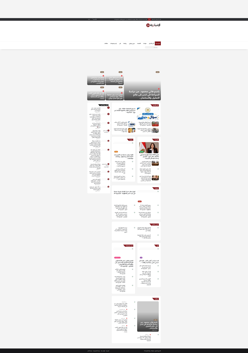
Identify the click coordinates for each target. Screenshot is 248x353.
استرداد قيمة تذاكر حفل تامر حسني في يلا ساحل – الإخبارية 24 (145, 267)
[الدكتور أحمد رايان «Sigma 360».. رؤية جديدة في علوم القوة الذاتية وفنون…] (115, 92)
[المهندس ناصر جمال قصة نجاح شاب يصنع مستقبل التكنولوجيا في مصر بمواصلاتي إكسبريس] (104, 173)
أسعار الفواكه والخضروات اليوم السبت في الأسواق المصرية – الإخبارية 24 (133, 19)
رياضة (124, 43)
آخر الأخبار (151, 43)
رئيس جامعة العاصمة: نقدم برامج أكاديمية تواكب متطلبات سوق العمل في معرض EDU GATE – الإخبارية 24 (119, 279)
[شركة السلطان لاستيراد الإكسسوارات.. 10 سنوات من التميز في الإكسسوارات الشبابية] (158, 334)
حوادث (144, 43)
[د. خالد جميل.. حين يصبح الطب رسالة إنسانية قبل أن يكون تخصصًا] (104, 188)
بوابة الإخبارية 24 (147, 350)
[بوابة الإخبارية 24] (153, 25)
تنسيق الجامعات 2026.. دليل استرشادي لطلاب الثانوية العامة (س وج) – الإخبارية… (124, 110)
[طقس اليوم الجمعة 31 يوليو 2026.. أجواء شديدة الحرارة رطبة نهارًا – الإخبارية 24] (131, 130)
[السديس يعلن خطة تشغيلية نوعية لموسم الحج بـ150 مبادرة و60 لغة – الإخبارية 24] (158, 235)
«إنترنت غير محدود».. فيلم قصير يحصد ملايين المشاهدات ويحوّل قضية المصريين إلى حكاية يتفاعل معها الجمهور (94, 117)
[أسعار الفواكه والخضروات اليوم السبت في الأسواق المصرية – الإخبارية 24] (155, 124)
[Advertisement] (124, 9)
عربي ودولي (132, 43)
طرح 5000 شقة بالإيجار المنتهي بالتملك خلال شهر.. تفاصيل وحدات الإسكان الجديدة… (149, 156)
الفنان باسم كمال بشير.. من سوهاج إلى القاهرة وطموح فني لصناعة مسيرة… (120, 305)
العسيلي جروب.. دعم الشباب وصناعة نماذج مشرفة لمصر (95, 109)
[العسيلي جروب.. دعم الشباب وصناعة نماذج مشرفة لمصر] (104, 109)
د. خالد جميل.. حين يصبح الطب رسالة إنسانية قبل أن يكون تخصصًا (95, 188)
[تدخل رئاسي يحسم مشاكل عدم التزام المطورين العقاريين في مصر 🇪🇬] (104, 124)
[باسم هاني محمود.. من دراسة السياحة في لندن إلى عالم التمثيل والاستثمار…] (142, 85)
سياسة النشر (90, 350)
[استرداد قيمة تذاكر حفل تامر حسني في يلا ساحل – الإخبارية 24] (158, 265)
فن (120, 43)
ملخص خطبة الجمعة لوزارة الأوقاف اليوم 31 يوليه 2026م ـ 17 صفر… (144, 130)
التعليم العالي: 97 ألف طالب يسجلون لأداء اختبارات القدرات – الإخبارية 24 (120, 124)
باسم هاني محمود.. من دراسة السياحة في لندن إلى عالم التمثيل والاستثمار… (144, 94)
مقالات (106, 43)
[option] (124, 85)
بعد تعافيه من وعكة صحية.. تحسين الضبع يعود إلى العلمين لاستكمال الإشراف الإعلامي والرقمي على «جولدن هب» (94, 143)
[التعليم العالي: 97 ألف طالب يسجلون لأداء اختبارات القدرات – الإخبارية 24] (131, 124)
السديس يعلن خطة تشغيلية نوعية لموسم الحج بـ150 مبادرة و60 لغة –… (144, 236)
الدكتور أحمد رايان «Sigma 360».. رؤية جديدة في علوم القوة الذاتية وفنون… (114, 96)
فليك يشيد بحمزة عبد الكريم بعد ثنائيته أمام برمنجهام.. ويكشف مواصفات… (123, 156)
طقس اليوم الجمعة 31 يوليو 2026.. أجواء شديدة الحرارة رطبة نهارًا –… (120, 130)
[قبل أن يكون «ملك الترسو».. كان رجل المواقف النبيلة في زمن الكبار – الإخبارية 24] (158, 271)
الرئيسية (158, 43)
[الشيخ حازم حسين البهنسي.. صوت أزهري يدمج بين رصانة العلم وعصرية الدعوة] (104, 181)
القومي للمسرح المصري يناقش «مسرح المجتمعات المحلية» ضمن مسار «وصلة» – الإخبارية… (145, 281)
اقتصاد (139, 43)
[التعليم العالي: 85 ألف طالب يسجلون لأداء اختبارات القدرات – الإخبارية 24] (132, 269)
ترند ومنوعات (113, 43)
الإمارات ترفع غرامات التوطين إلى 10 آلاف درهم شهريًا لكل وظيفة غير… (144, 229)
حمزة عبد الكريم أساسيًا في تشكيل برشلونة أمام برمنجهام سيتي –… (119, 178)
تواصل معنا (103, 350)
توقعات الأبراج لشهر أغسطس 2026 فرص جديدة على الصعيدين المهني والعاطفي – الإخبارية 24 (120, 288)
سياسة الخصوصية (96, 350)
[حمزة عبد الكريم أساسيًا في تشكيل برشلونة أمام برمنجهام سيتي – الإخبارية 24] (132, 176)
